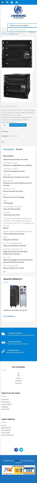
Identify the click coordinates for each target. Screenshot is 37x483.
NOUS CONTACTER (7, 435)
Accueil (3, 32)
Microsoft (18, 381)
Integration (4, 407)
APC (2, 142)
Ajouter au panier (18, 125)
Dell (18, 376)
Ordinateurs (5, 399)
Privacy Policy (5, 409)
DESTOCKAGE (5, 433)
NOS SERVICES (6, 430)
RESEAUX (12, 32)
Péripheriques (5, 402)
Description (8, 149)
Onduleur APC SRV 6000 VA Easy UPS (15, 310)
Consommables (6, 404)
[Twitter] (21, 450)
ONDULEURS (21, 32)
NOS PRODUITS (6, 428)
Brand (19, 149)
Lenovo (18, 378)
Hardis (17, 460)
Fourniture (18, 383)
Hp (18, 373)
